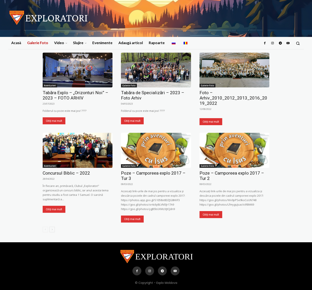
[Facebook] (265, 43)
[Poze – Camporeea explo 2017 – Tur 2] (234, 150)
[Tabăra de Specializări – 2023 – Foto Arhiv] (156, 70)
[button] (298, 43)
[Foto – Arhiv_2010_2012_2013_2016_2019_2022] (234, 70)
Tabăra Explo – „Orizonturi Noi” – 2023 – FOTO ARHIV (75, 95)
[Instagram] (272, 43)
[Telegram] (280, 43)
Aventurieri (50, 85)
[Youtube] (288, 43)
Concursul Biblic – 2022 (66, 173)
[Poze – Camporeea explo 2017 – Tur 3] (156, 150)
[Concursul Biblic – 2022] (77, 150)
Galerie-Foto (129, 85)
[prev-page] (45, 229)
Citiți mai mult (54, 120)
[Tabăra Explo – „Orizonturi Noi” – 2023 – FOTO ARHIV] (77, 70)
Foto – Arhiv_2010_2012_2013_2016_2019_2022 (233, 98)
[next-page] (52, 229)
